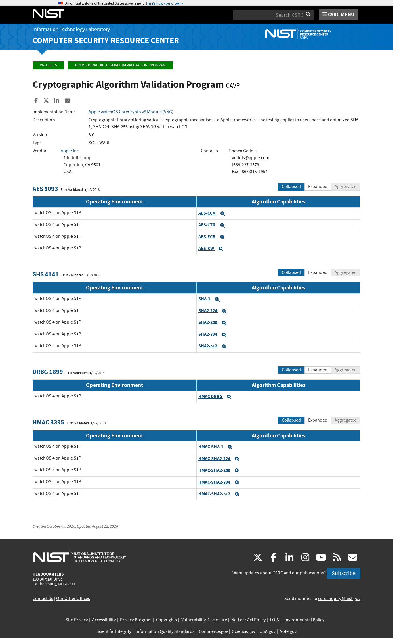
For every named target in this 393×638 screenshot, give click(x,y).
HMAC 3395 (48, 422)
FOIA (274, 620)
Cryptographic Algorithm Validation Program (120, 65)
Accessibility (104, 620)
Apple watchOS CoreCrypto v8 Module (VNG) (131, 112)
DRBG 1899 (48, 371)
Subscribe (344, 573)
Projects (48, 65)
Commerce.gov (213, 631)
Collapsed (291, 186)
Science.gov (243, 631)
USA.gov (268, 631)
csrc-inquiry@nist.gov (339, 599)
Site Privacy (77, 620)
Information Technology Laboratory (71, 29)
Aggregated (346, 186)
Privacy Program (136, 620)
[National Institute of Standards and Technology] (79, 557)
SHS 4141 (46, 274)
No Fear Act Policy (248, 620)
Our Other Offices (73, 599)
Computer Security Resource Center (106, 40)
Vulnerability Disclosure (204, 620)
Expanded (317, 186)
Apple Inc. (70, 151)
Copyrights (166, 620)
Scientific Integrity (113, 631)
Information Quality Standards (165, 631)
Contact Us (43, 599)
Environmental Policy (303, 620)
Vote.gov (288, 631)
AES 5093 (45, 188)
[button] (223, 213)
